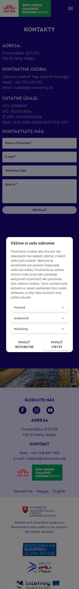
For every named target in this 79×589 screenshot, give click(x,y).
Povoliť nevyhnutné (24, 345)
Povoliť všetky (57, 345)
